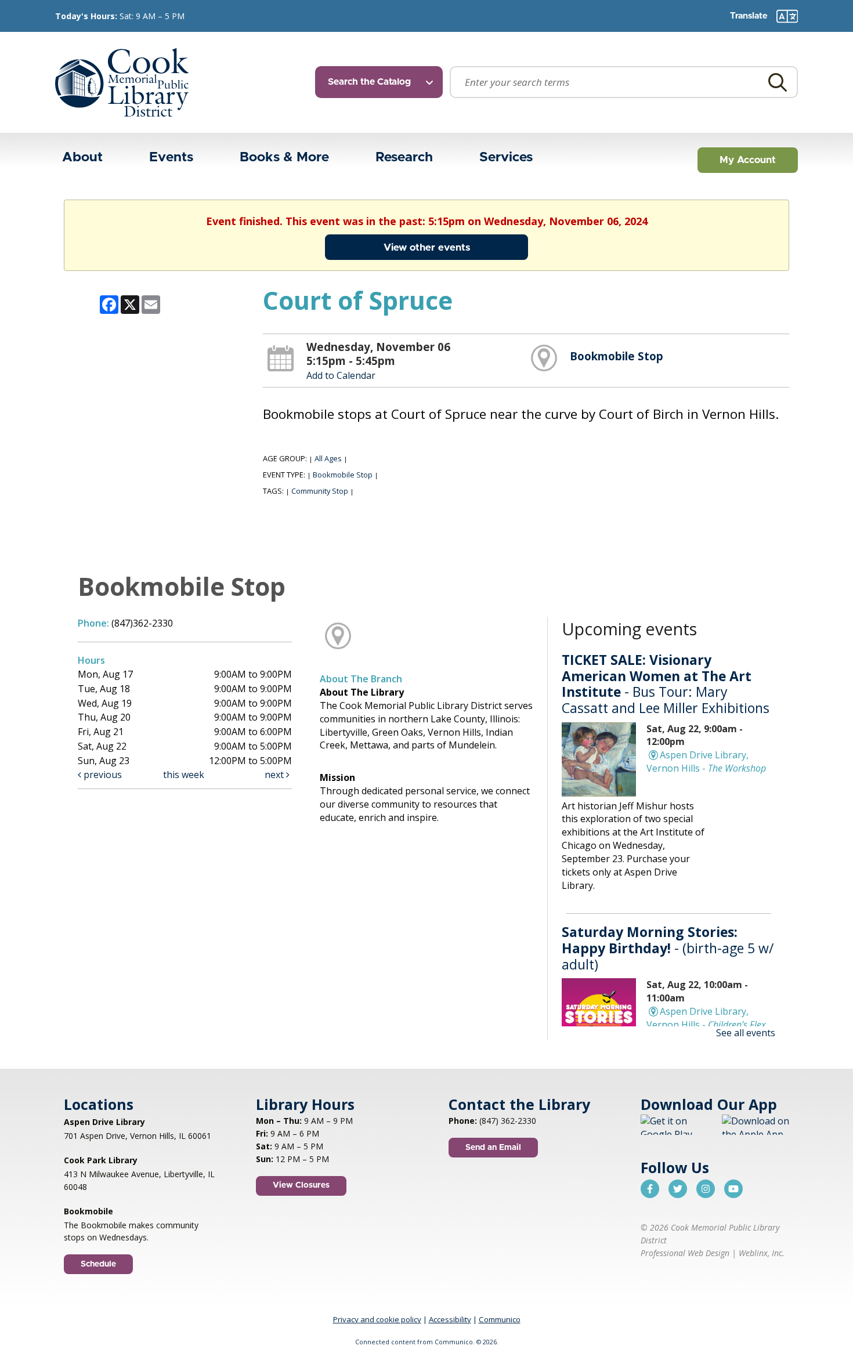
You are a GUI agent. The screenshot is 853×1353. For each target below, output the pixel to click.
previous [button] (101, 774)
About (82, 157)
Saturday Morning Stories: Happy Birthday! (668, 948)
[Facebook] (650, 1189)
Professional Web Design (685, 1252)
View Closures (301, 1185)
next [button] (275, 774)
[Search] (777, 82)
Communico (500, 1319)
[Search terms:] (624, 82)
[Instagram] (705, 1189)
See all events (745, 1032)
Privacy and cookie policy (377, 1319)
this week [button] (183, 774)
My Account (748, 160)
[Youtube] (733, 1189)
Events (171, 157)
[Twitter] (677, 1189)
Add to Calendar (340, 375)
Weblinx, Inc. (762, 1252)
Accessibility (450, 1319)
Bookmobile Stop (616, 356)
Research (404, 157)
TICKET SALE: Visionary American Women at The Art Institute (665, 683)
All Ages (328, 458)
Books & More (284, 157)
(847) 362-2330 (507, 1120)
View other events (427, 247)
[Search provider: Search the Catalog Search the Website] (382, 82)
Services (506, 157)
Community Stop (319, 491)
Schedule (98, 1264)
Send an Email (493, 1148)
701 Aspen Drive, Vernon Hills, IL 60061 (137, 1135)
